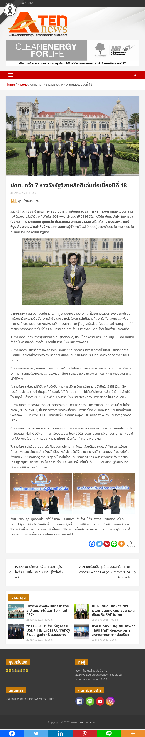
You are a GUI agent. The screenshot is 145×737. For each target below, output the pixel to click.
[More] (121, 544)
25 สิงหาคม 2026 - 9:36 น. (104, 640)
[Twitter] (99, 544)
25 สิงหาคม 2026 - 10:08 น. (39, 640)
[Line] (114, 544)
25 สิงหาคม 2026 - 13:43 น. (39, 620)
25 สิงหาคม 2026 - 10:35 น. (105, 620)
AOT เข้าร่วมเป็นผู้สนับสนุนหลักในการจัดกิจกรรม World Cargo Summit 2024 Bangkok (104, 572)
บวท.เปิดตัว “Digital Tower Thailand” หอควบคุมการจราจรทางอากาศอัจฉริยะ (113, 630)
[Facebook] (92, 544)
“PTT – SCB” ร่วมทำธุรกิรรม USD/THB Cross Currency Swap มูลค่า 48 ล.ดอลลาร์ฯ (48, 630)
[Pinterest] (106, 544)
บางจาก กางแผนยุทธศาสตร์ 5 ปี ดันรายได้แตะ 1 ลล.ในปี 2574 (47, 611)
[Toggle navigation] (10, 75)
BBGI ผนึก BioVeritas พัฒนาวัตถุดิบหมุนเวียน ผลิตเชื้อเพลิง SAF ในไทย (113, 611)
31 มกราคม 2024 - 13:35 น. (23, 193)
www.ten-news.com (83, 722)
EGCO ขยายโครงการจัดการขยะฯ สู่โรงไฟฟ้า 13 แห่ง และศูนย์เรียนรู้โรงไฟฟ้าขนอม (39, 572)
